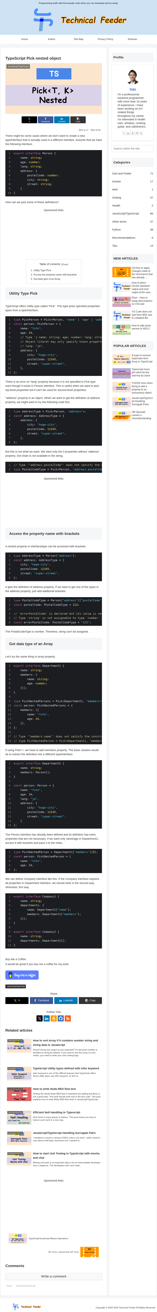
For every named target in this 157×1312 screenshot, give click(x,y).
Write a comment (53, 1276)
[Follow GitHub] (61, 1018)
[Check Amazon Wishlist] (54, 1018)
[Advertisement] (53, 233)
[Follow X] (39, 1018)
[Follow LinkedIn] (47, 1018)
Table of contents (49, 264)
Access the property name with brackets (55, 274)
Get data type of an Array (47, 278)
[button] (78, 119)
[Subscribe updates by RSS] (68, 1018)
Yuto (132, 89)
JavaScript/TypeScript (16, 986)
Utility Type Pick (42, 270)
